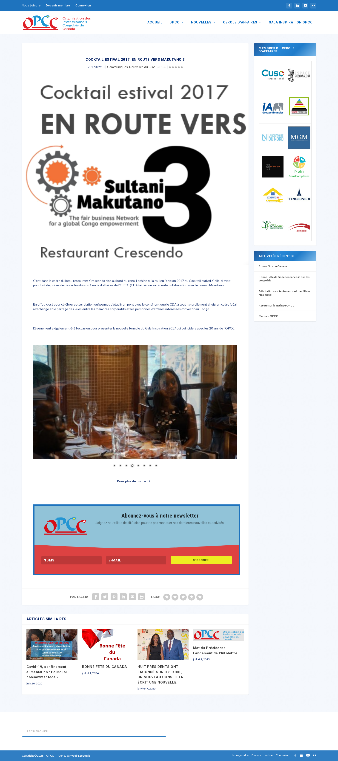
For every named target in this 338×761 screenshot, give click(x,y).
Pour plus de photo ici (134, 481)
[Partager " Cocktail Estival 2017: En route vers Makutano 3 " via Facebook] (95, 596)
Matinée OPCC (268, 316)
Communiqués (117, 67)
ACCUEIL (155, 22)
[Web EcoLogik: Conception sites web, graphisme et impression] (273, 236)
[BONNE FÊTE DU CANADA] (107, 644)
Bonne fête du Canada (273, 266)
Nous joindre (31, 5)
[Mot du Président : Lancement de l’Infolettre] (218, 635)
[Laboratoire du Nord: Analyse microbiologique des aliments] (273, 148)
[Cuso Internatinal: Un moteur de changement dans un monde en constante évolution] (273, 85)
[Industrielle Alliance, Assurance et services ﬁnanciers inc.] (273, 119)
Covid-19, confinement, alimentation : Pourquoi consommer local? (46, 672)
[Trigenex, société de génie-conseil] (299, 207)
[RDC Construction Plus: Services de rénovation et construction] (273, 207)
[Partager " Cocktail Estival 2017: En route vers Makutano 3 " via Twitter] (104, 596)
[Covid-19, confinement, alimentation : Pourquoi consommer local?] (51, 644)
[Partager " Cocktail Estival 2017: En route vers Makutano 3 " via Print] (141, 596)
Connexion (83, 5)
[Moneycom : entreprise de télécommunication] (273, 176)
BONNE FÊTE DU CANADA (104, 667)
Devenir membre (58, 5)
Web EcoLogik (80, 755)
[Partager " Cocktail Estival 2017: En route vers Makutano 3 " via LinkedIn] (123, 596)
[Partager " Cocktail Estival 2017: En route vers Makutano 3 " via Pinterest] (114, 596)
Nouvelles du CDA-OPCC (147, 67)
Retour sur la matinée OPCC (277, 305)
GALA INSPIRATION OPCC (291, 22)
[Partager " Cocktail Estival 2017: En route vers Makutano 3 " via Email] (132, 596)
